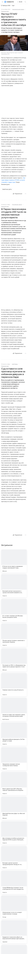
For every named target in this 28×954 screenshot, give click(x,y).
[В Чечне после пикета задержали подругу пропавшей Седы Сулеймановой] (14, 561)
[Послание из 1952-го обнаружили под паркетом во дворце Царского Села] (14, 660)
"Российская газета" (17, 204)
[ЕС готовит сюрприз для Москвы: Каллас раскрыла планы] (14, 610)
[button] (14, 43)
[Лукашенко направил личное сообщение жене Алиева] (14, 758)
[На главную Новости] (10, 2)
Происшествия (5, 11)
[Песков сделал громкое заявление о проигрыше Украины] (14, 635)
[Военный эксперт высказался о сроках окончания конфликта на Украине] (14, 585)
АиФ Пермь (15, 364)
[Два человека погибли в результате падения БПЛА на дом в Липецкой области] (14, 833)
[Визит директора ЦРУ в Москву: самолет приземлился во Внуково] (14, 783)
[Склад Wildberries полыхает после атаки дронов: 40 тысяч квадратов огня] (14, 882)
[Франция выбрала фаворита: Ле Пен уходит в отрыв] (14, 734)
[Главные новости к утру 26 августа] (14, 684)
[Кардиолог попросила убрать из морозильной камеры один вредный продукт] (14, 931)
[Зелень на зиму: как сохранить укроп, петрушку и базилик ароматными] (14, 709)
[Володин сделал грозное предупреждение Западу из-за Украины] (14, 857)
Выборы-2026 (6, 5)
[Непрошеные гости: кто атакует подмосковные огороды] (14, 907)
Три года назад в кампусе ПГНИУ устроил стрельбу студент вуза (13, 180)
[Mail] (5, 2)
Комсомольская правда (18, 9)
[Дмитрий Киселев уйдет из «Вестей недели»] (14, 808)
